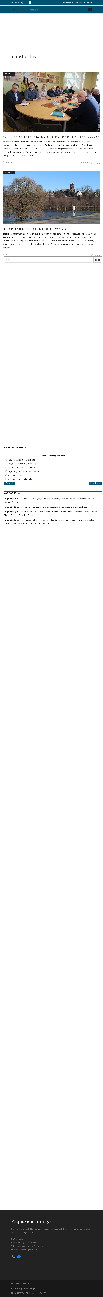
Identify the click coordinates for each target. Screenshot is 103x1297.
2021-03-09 (8, 254)
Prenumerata (67, 3)
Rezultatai (95, 483)
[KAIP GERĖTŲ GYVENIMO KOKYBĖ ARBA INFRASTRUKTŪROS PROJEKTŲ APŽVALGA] (51, 102)
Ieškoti (97, 260)
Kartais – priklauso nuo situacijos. (22, 468)
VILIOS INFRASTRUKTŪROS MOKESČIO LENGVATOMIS (34, 229)
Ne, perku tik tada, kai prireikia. (20, 479)
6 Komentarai (86, 163)
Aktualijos (9, 74)
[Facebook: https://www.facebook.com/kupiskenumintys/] (29, 2)
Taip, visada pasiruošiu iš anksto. (21, 460)
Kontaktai (88, 3)
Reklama (78, 3)
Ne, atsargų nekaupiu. (17, 475)
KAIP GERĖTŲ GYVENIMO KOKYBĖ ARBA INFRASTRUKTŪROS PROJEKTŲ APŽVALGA (51, 136)
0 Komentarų (86, 255)
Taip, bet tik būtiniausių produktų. (22, 464)
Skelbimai (16, 1284)
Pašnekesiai (27, 1284)
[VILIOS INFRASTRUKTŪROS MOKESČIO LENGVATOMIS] (51, 197)
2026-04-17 (8, 162)
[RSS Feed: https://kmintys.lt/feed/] (13, 1257)
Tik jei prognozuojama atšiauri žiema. (24, 471)
